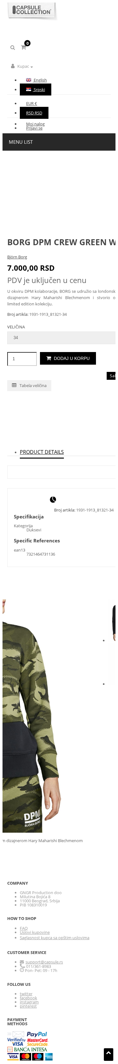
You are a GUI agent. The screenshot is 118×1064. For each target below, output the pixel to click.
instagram (29, 1002)
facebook (28, 998)
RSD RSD (34, 113)
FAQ (24, 928)
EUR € (31, 103)
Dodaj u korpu (71, 358)
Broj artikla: (18, 314)
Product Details (42, 451)
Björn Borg (17, 257)
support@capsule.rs (44, 962)
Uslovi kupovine (35, 932)
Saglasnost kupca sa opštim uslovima (54, 937)
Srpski (39, 89)
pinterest (28, 1006)
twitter (26, 994)
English (40, 80)
